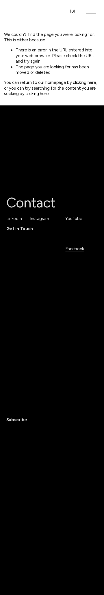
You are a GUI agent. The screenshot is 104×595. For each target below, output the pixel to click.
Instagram (39, 218)
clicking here (84, 82)
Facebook (74, 248)
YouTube (73, 218)
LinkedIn (14, 218)
